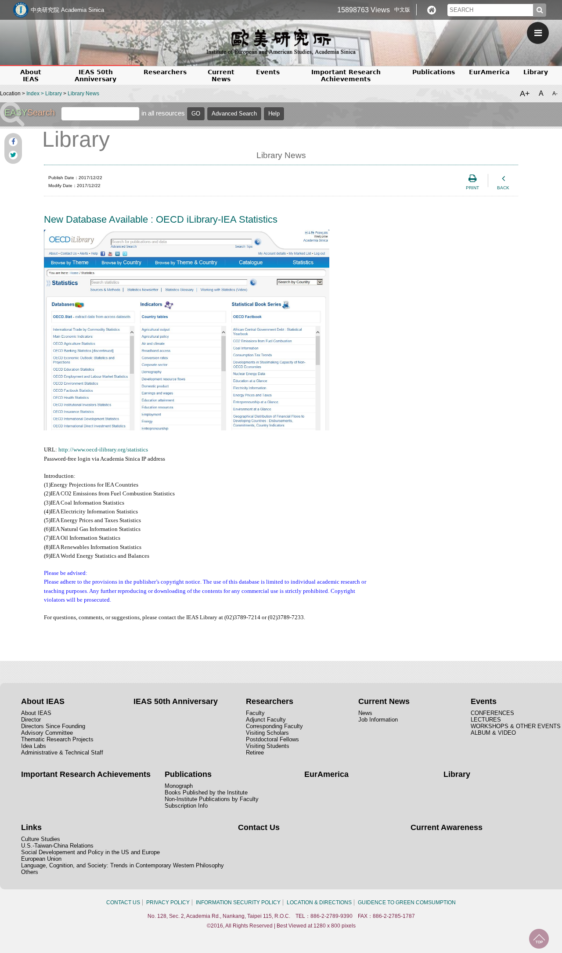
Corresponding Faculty (274, 726)
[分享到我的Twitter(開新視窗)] (13, 155)
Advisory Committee (47, 732)
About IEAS (36, 713)
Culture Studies (40, 839)
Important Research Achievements (346, 76)
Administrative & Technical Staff (62, 752)
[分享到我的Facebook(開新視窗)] (13, 141)
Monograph (179, 786)
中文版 (402, 10)
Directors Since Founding (53, 726)
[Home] (431, 10)
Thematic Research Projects (57, 739)
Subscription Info (186, 805)
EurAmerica (489, 72)
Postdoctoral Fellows (272, 739)
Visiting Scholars (267, 732)
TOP (539, 939)
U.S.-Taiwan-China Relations (57, 845)
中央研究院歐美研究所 (281, 41)
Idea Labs (33, 746)
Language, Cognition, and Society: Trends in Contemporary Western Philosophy (122, 865)
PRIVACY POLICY (168, 902)
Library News (83, 93)
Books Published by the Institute (206, 792)
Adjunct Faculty (266, 719)
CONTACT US (123, 902)
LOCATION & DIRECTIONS (319, 902)
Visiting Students (267, 746)
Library (535, 72)
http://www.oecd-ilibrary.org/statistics (103, 450)
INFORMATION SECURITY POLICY (238, 902)
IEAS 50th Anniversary (95, 76)
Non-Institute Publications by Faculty (212, 799)
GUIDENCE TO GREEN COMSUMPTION (407, 902)
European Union (41, 859)
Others (29, 872)
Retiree (255, 752)
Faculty (255, 713)
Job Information (378, 719)
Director (31, 719)
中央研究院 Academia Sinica (67, 10)
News (365, 713)
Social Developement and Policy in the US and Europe (90, 852)
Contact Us (259, 827)
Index (33, 93)
